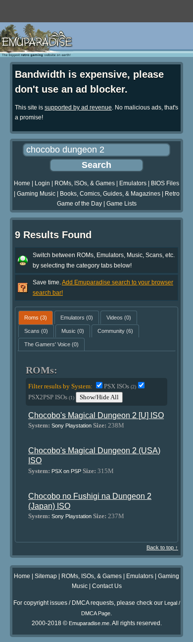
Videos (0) (118, 318)
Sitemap (46, 576)
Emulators (132, 183)
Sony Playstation (71, 425)
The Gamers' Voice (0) (51, 344)
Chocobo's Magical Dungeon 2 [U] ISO (96, 415)
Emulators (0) (76, 318)
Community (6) (115, 331)
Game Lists (121, 203)
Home (22, 183)
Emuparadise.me (89, 623)
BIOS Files (165, 183)
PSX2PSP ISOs (51, 397)
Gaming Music (36, 193)
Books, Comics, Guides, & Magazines (110, 193)
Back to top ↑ (162, 547)
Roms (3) (35, 318)
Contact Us (107, 586)
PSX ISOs (120, 386)
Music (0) (72, 331)
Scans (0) (36, 331)
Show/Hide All (99, 397)
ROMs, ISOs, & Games (84, 183)
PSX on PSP (66, 471)
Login (42, 183)
